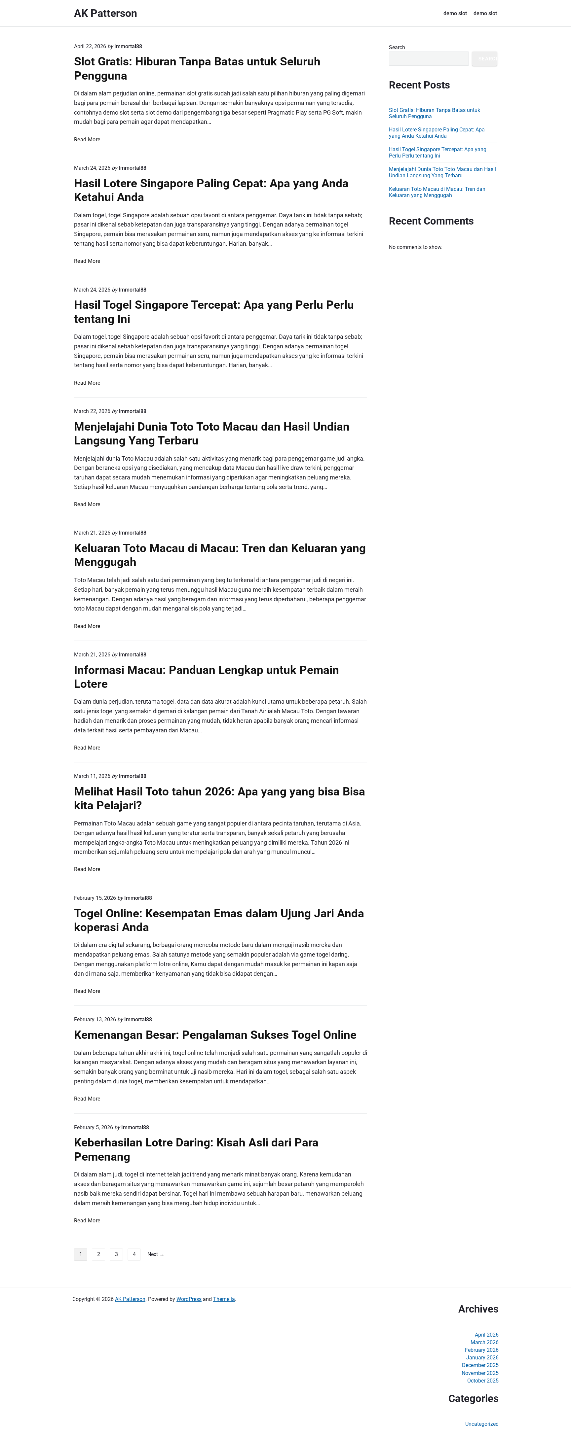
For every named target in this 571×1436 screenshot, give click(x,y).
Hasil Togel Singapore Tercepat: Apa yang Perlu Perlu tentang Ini (437, 152)
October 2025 (483, 1381)
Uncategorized (482, 1424)
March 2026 (485, 1342)
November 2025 (480, 1373)
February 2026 (482, 1350)
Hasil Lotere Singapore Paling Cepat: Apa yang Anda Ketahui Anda (437, 132)
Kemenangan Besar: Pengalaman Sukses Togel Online (215, 1035)
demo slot (455, 13)
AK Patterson (130, 1299)
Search (397, 47)
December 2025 (480, 1365)
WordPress (189, 1299)
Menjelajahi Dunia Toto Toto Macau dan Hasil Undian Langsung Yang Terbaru (442, 172)
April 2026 (487, 1335)
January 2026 (482, 1357)
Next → (156, 1254)
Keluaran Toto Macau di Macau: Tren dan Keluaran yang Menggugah (437, 192)
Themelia (224, 1299)
